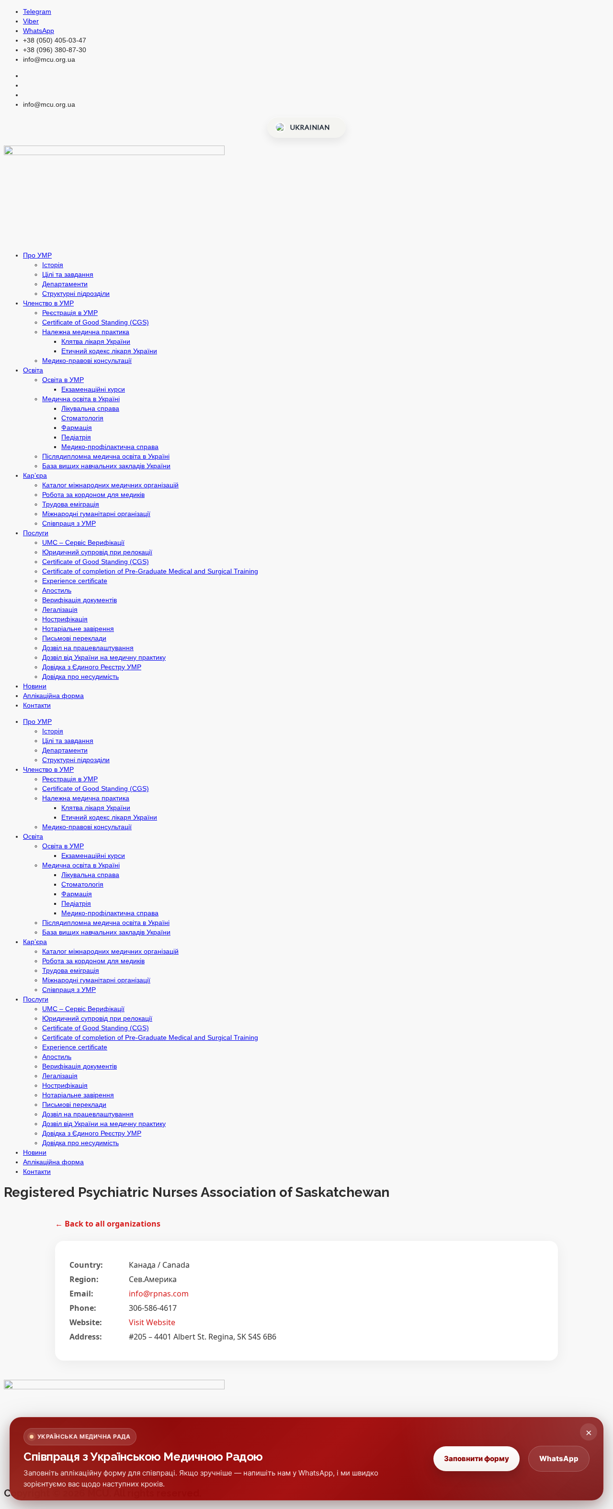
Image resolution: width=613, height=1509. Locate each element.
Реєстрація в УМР (70, 312)
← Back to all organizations (107, 1223)
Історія (52, 265)
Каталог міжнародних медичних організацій (110, 485)
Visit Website (152, 1322)
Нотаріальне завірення (78, 628)
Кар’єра (35, 475)
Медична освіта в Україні (81, 399)
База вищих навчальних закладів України (106, 466)
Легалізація (60, 609)
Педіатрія (76, 437)
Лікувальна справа (90, 408)
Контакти (37, 705)
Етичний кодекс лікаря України (109, 351)
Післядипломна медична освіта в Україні (106, 456)
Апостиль (56, 590)
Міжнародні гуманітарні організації (96, 514)
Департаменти (65, 284)
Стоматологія (82, 418)
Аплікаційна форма (53, 695)
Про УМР (37, 255)
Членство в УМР (48, 303)
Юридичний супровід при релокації (97, 552)
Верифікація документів (79, 600)
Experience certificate (74, 581)
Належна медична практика (85, 332)
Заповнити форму (476, 1458)
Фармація (76, 427)
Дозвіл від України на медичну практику (104, 657)
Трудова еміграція (70, 504)
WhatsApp (559, 1458)
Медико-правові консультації (87, 360)
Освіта (33, 370)
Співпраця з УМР (69, 523)
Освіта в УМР (63, 379)
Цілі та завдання (67, 274)
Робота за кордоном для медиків (93, 494)
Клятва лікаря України (95, 341)
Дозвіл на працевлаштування (88, 648)
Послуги (35, 533)
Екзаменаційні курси (93, 389)
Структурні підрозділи (76, 293)
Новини (34, 686)
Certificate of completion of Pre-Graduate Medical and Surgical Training (150, 571)
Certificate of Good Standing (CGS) (95, 322)
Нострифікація (65, 619)
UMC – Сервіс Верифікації (83, 542)
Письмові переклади (74, 638)
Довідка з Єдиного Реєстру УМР (91, 667)
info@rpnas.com (159, 1293)
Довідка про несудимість (80, 676)
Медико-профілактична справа (110, 446)
